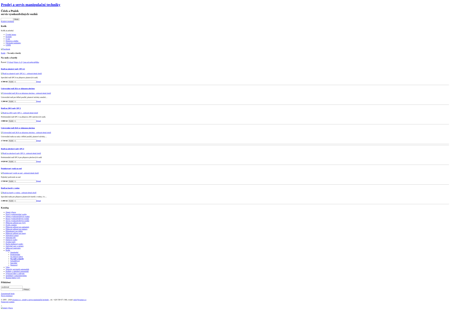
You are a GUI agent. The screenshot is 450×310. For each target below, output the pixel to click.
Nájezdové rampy (12, 236)
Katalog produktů (7, 22)
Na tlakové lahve (16, 257)
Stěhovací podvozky (13, 248)
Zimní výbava (11, 212)
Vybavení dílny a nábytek (15, 274)
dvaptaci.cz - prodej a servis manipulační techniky (30, 300)
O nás (8, 39)
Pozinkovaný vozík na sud (11, 168)
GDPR (8, 45)
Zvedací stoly (11, 242)
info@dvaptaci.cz (79, 300)
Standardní (14, 252)
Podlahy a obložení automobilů (17, 271)
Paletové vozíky (11, 240)
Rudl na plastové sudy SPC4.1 (13, 69)
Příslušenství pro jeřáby (14, 231)
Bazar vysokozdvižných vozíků (17, 219)
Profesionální (15, 255)
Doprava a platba (12, 41)
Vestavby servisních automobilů (17, 269)
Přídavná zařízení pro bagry (16, 233)
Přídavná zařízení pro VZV (16, 223)
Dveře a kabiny (11, 225)
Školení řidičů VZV (13, 278)
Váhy (8, 267)
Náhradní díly (11, 238)
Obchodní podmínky (13, 43)
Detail (38, 82)
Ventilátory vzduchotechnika (16, 276)
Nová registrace (7, 296)
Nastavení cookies (7, 302)
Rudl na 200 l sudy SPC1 (11, 108)
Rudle (3, 53)
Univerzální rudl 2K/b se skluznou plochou (18, 128)
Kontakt (9, 37)
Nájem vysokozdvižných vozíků (18, 217)
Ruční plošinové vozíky (14, 244)
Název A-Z (18, 62)
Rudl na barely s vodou (10, 188)
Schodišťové (15, 261)
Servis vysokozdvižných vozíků (17, 221)
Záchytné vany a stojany (15, 246)
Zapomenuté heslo (8, 294)
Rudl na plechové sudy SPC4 (12, 149)
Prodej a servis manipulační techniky (30, 4)
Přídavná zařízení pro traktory (17, 229)
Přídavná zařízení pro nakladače (17, 227)
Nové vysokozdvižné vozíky (16, 214)
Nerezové (13, 265)
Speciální (13, 263)
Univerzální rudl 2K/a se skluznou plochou (18, 89)
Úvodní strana (11, 35)
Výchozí (10, 62)
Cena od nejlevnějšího (31, 62)
